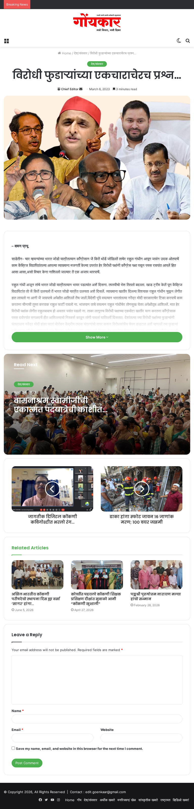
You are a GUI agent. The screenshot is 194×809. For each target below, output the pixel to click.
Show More (96, 337)
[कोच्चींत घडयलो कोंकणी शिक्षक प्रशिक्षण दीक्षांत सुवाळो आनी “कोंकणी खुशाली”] (97, 574)
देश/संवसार (80, 53)
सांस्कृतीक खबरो (148, 800)
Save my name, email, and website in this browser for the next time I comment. (79, 749)
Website (107, 730)
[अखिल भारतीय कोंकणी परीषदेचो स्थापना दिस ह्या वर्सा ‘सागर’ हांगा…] (37, 574)
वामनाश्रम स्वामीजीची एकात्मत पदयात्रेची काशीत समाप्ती (58, 409)
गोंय (79, 800)
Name (18, 711)
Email (17, 730)
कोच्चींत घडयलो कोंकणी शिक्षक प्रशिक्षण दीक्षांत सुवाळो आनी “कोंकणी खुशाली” (96, 599)
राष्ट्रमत (165, 800)
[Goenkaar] (97, 22)
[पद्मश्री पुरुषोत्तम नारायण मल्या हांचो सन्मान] (156, 574)
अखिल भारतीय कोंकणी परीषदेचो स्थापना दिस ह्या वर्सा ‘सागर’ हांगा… (36, 599)
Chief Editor (70, 89)
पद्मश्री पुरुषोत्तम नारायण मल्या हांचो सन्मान (156, 596)
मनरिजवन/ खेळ (126, 800)
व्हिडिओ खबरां (181, 800)
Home (66, 53)
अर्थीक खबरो (107, 800)
